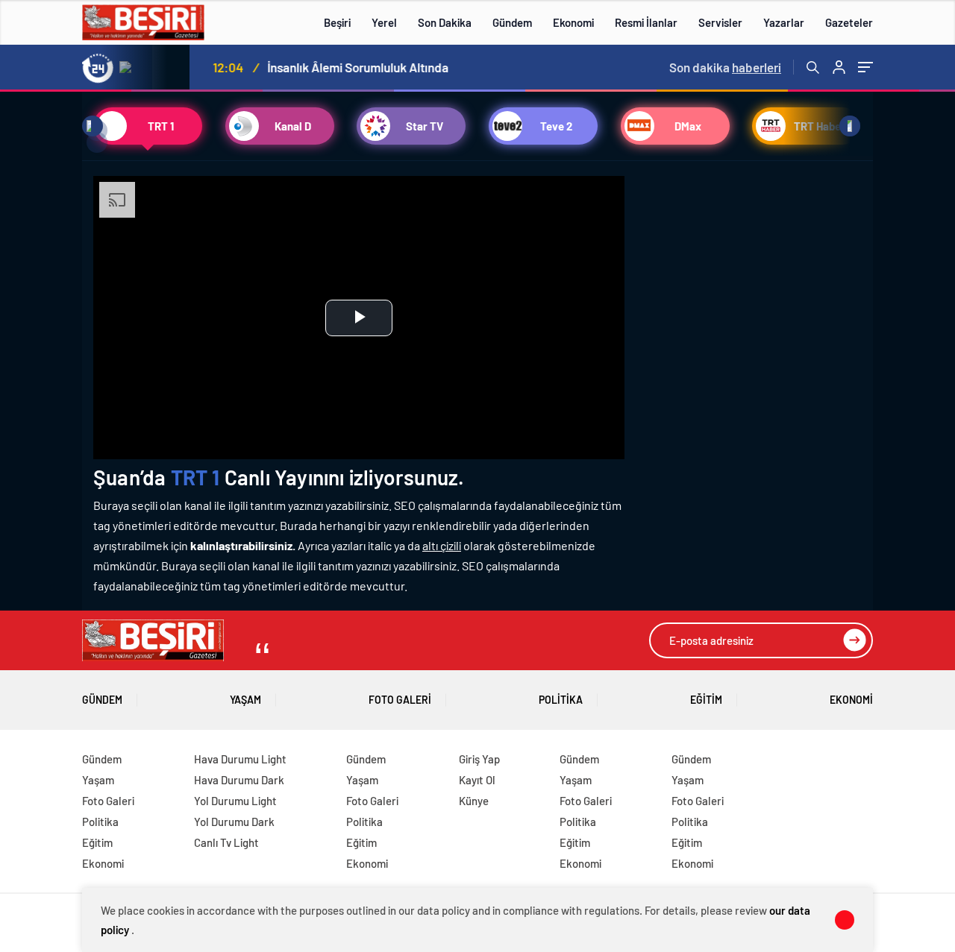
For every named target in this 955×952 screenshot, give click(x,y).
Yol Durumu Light (235, 800)
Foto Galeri (400, 699)
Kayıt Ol (477, 779)
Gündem (512, 22)
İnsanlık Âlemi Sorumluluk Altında (353, 67)
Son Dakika (445, 22)
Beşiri (337, 22)
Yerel (384, 22)
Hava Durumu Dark (239, 779)
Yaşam (245, 699)
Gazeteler (849, 22)
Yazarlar (783, 22)
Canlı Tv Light (226, 842)
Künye (474, 800)
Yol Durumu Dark (234, 821)
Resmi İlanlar (646, 22)
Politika (561, 699)
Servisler (720, 22)
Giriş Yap (479, 759)
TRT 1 (195, 477)
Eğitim (706, 699)
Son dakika (725, 67)
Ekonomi (573, 22)
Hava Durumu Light (240, 759)
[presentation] (133, 67)
